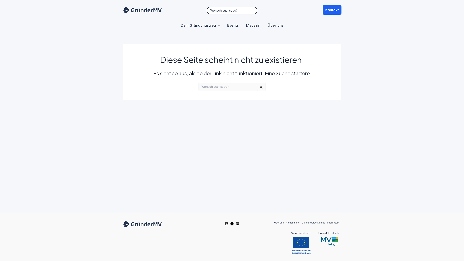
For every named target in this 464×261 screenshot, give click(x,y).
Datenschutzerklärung (313, 222)
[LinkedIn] (226, 223)
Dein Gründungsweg (198, 25)
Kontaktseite (293, 222)
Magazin (253, 25)
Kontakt (332, 10)
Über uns (275, 25)
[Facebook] (232, 223)
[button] (218, 25)
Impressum (333, 222)
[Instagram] (237, 223)
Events (233, 25)
